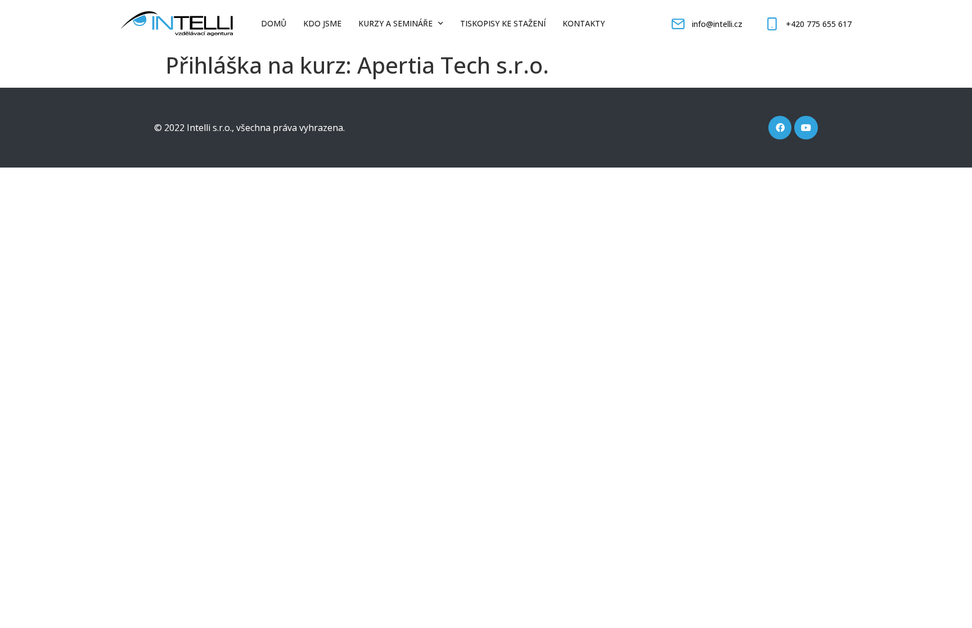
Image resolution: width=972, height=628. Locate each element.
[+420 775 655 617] (772, 24)
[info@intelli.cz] (678, 24)
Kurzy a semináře (395, 23)
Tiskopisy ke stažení (503, 23)
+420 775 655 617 (819, 24)
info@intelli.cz (717, 24)
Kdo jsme (322, 23)
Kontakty (583, 23)
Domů (273, 23)
